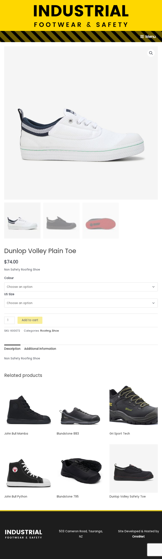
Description (12, 349)
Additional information (40, 349)
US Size (9, 294)
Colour (9, 278)
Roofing (45, 330)
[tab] (12, 349)
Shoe (55, 330)
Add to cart (30, 320)
